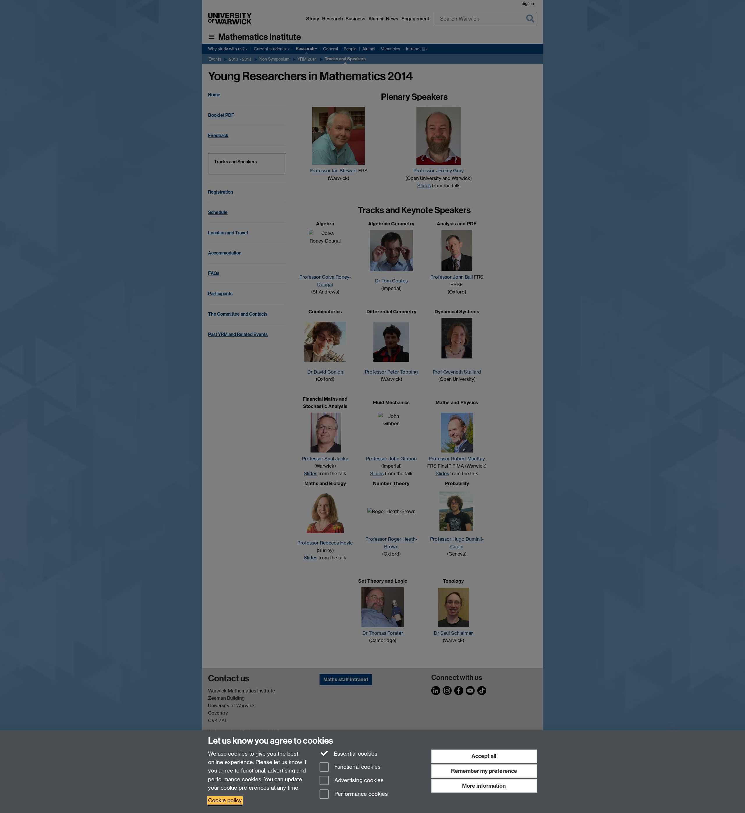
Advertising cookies (358, 780)
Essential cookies (354, 753)
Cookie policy (225, 800)
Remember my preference (484, 771)
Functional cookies (357, 766)
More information (484, 785)
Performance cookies (360, 794)
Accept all (483, 756)
